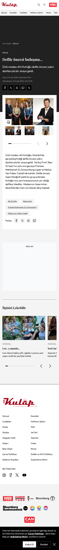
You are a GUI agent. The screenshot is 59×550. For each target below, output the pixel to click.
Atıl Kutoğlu (12, 201)
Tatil (55, 12)
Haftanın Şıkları (36, 12)
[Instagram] (4, 475)
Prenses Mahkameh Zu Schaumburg (22, 207)
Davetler (13, 12)
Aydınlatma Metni (19, 536)
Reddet (44, 544)
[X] (17, 475)
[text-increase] (29, 87)
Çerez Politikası (36, 533)
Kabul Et (29, 544)
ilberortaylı (27, 201)
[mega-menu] (44, 5)
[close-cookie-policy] (54, 544)
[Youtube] (24, 475)
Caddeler (23, 12)
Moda (48, 12)
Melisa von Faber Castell (18, 213)
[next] (47, 143)
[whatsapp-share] (17, 87)
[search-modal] (38, 5)
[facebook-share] (4, 87)
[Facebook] (11, 475)
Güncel (4, 12)
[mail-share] (23, 87)
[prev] (41, 366)
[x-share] (10, 87)
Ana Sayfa (6, 43)
